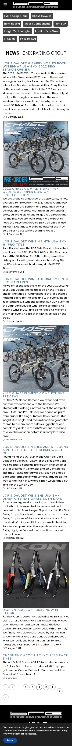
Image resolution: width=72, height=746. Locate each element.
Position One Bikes (46, 31)
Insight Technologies (17, 31)
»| (5, 697)
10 (46, 687)
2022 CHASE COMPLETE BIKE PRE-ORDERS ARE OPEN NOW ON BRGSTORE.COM (31, 192)
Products (10, 39)
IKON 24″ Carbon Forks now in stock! (30, 611)
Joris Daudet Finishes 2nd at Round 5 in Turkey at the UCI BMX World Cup (35, 450)
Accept (10, 740)
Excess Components (37, 23)
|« (5, 687)
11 (52, 687)
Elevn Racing (12, 23)
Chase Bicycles (41, 16)
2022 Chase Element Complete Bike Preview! (34, 395)
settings (31, 733)
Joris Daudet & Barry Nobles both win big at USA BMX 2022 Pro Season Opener (34, 66)
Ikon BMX (60, 23)
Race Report (28, 39)
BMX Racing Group (16, 16)
